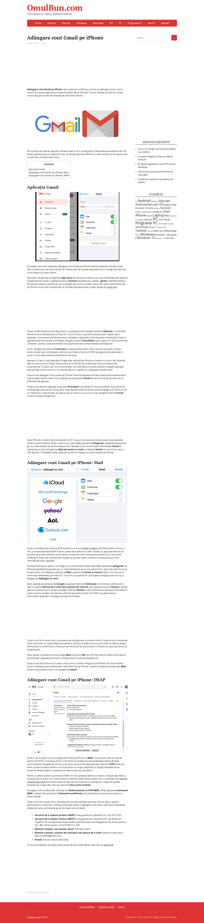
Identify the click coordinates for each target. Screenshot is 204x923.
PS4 (159, 224)
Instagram (157, 211)
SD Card (171, 224)
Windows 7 (161, 234)
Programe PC (135, 23)
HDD (149, 211)
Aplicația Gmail (37, 169)
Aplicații (165, 23)
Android (51, 23)
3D (136, 201)
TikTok (149, 231)
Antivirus (154, 201)
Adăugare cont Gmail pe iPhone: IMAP (49, 175)
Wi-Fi (137, 234)
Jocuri (149, 215)
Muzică (148, 219)
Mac (167, 215)
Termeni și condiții (106, 907)
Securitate (98, 23)
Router (164, 223)
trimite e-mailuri (89, 548)
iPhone (46, 892)
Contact (121, 907)
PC (120, 23)
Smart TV (153, 227)
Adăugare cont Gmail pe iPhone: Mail (48, 172)
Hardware (81, 23)
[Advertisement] (77, 68)
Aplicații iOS (155, 204)
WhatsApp (171, 230)
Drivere (157, 208)
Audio (174, 204)
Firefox (138, 212)
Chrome (149, 208)
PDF (161, 219)
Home (38, 23)
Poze (167, 219)
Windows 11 (160, 238)
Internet (66, 23)
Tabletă (140, 230)
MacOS (151, 23)
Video (156, 230)
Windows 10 (146, 238)
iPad (41, 892)
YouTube (169, 238)
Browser (139, 208)
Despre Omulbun (87, 907)
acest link (112, 287)
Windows (148, 234)
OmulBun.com (55, 7)
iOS (111, 23)
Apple (167, 204)
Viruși (161, 231)
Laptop (158, 215)
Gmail (36, 892)
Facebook (165, 208)
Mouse (141, 220)
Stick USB (162, 227)
